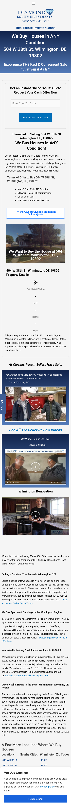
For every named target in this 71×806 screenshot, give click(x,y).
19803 (44, 765)
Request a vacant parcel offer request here (26, 675)
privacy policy (47, 786)
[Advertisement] (32, 483)
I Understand (35, 798)
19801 (44, 760)
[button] (33, 3)
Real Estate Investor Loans (35, 28)
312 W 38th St (9, 765)
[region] (35, 786)
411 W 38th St (9, 760)
